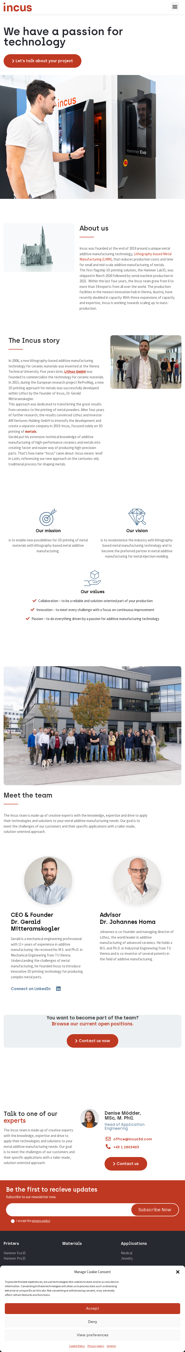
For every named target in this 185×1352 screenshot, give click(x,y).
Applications (134, 1243)
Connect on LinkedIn (31, 988)
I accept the (33, 1221)
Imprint (111, 1346)
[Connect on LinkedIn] (58, 988)
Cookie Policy (77, 1346)
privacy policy (41, 1221)
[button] (177, 1272)
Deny (92, 1322)
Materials (72, 1243)
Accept (92, 1308)
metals (30, 431)
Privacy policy (95, 1346)
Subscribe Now (155, 1209)
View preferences (92, 1335)
